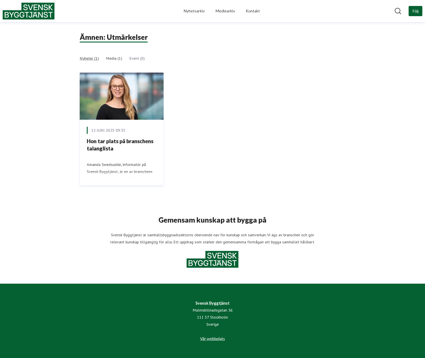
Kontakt (253, 10)
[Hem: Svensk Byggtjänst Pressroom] (28, 11)
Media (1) (114, 58)
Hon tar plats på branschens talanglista (120, 145)
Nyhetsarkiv (194, 10)
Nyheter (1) (89, 58)
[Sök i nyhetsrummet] (398, 11)
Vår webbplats (212, 338)
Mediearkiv (225, 10)
